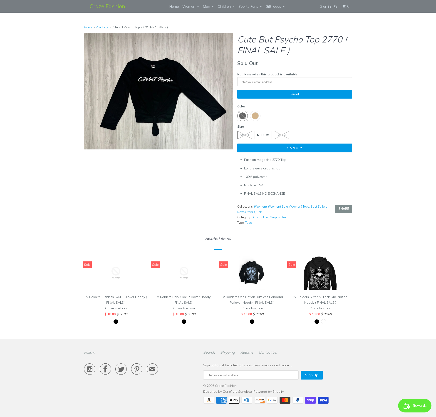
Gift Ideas (274, 6)
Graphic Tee (278, 217)
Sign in (325, 6)
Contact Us (268, 352)
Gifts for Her (260, 217)
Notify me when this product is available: (267, 74)
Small (245, 135)
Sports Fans (249, 6)
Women (189, 6)
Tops (248, 222)
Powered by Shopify (268, 392)
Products (102, 27)
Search (209, 352)
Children (225, 6)
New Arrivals (246, 212)
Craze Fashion (107, 6)
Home (174, 6)
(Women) (260, 206)
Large (282, 135)
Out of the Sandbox (237, 392)
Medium (263, 135)
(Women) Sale (278, 206)
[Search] (336, 6)
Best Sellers (319, 206)
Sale (259, 212)
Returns (246, 352)
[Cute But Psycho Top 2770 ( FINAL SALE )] (158, 91)
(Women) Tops (299, 206)
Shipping (227, 352)
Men (207, 6)
